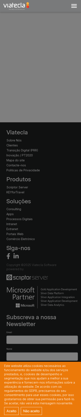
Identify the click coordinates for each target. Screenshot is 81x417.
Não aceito (31, 411)
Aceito (11, 411)
